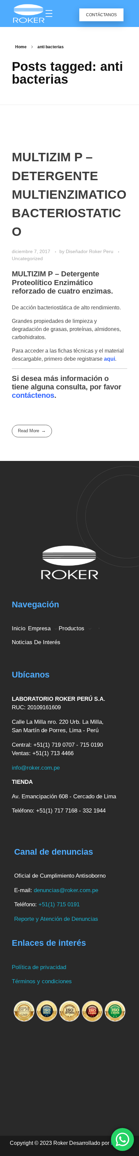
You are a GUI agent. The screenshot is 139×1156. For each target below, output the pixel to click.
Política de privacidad (39, 967)
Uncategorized (27, 258)
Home (21, 47)
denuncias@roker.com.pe (66, 890)
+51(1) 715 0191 (59, 904)
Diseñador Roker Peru (90, 251)
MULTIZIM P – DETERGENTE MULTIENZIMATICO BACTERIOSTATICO (69, 194)
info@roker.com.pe (36, 768)
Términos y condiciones (42, 981)
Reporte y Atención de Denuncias (57, 919)
